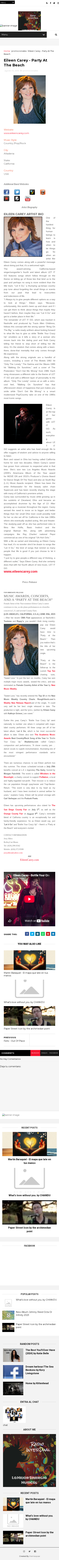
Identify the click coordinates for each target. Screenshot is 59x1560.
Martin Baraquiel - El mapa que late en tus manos (26, 974)
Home (7, 51)
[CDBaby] (32, 194)
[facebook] (50, 3)
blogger (35, 1053)
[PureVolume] (17, 200)
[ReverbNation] (6, 200)
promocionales (18, 51)
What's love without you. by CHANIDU (24, 1002)
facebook (53, 1053)
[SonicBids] (43, 194)
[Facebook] (6, 194)
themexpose (34, 1556)
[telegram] (37, 934)
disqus (44, 1053)
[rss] (47, 3)
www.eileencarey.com (16, 133)
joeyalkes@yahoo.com (13, 853)
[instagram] (58, 3)
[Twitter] (17, 194)
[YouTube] (27, 200)
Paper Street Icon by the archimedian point (27, 1028)
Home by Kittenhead (37, 1383)
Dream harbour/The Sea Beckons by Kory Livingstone (39, 1370)
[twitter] (54, 3)
